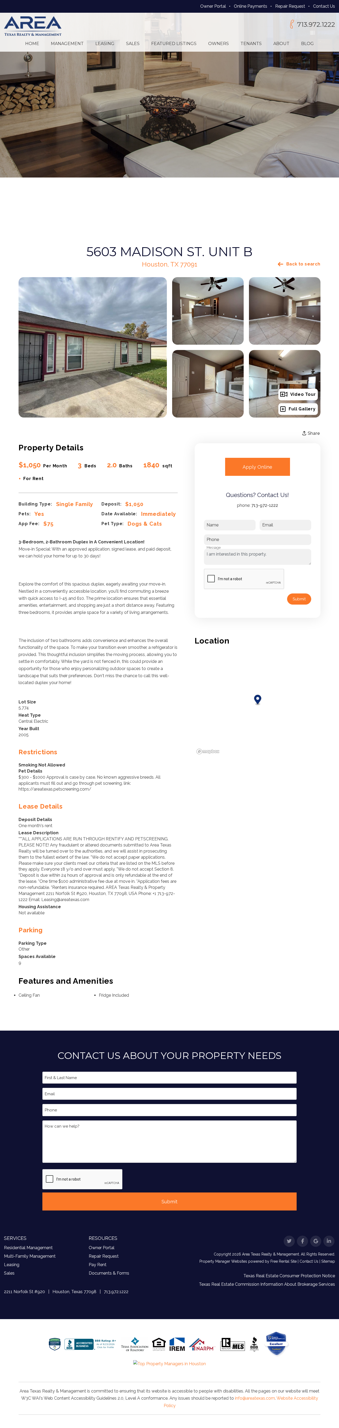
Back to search (303, 264)
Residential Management (28, 1247)
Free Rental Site (283, 1261)
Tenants (251, 43)
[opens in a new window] (277, 1343)
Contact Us (324, 6)
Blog (307, 43)
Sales (133, 43)
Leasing (104, 43)
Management (67, 43)
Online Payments (250, 6)
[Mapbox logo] (208, 751)
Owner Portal (213, 6)
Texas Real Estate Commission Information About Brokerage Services (267, 1284)
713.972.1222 (316, 24)
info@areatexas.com (255, 1398)
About (281, 43)
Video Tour (303, 394)
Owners (218, 43)
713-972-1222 (264, 505)
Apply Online (257, 467)
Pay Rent (97, 1264)
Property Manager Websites (223, 1261)
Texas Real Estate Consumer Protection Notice (289, 1275)
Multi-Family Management (30, 1256)
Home (32, 43)
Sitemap (328, 1261)
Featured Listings (174, 43)
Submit (299, 599)
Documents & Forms (109, 1273)
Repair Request (290, 6)
